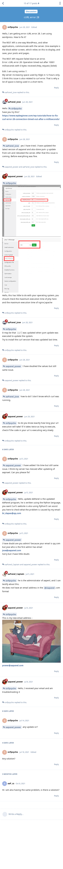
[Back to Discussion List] (3, 3)
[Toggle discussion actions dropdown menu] (60, 3)
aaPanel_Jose (12, 145)
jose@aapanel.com (11, 550)
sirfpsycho (16, 108)
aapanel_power (13, 366)
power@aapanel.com (12, 665)
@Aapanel (49, 587)
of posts (30, 3)
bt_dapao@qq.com (11, 513)
